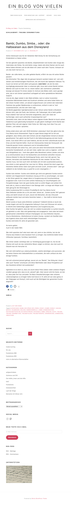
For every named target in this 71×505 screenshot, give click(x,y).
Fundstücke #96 (11, 353)
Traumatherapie (38, 313)
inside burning (10, 347)
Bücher (49, 15)
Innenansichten (11, 388)
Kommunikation (48, 310)
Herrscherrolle (32, 310)
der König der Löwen (31, 308)
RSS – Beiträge (11, 451)
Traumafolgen (27, 313)
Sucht (54, 311)
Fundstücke (10, 384)
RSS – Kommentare (12, 454)
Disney (42, 308)
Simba (43, 311)
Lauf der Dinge (16, 306)
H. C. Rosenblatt (32, 50)
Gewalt (52, 308)
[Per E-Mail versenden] (15, 286)
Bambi (22, 308)
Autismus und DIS (12, 375)
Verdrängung (49, 313)
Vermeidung (59, 313)
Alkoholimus (14, 308)
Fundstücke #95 (11, 356)
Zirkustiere (10, 315)
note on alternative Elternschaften (17, 359)
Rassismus (37, 311)
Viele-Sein (57, 15)
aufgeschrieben (11, 372)
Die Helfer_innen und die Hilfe (16, 378)
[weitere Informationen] (19, 286)
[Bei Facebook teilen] (7, 286)
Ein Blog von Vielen (35, 6)
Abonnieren (12, 437)
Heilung (23, 310)
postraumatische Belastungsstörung (19, 311)
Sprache (49, 311)
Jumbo (40, 310)
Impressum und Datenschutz (35, 19)
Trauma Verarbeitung (13, 313)
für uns (8, 350)
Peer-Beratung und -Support (34, 15)
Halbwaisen (16, 310)
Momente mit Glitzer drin (14, 394)
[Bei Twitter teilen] (11, 286)
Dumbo (47, 308)
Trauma (59, 311)
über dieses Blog (16, 15)
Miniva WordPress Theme (39, 498)
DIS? (7, 381)
